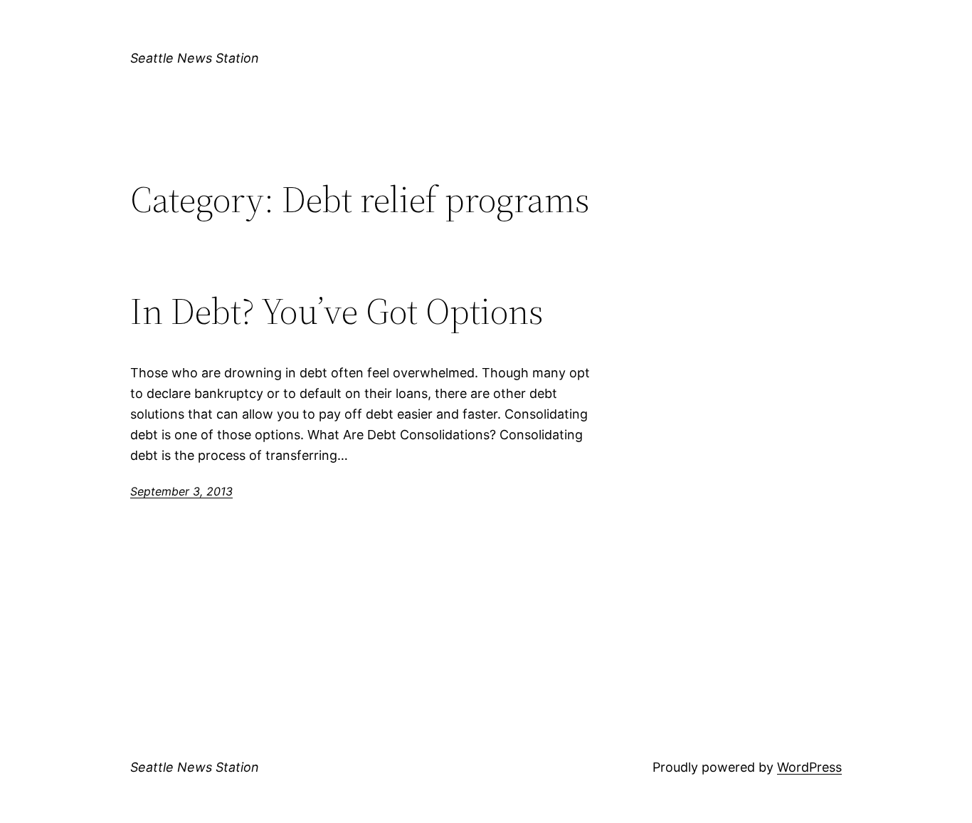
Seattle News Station (194, 58)
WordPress (809, 767)
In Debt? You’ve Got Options (337, 311)
